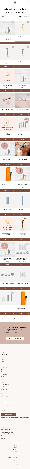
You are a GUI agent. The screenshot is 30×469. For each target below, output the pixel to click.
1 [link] (12, 318)
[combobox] (26, 16)
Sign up (3, 438)
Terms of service (5, 384)
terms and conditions (18, 417)
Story (2, 350)
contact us (3, 352)
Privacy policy (4, 391)
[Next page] (17, 318)
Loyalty (2, 359)
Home (2, 6)
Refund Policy (4, 394)
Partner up (3, 376)
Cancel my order (5, 396)
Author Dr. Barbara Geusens (7, 357)
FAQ (2, 369)
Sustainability (4, 354)
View (7, 43)
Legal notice (4, 387)
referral (2, 361)
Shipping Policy (4, 389)
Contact (3, 372)
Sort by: (21, 16)
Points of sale (4, 374)
